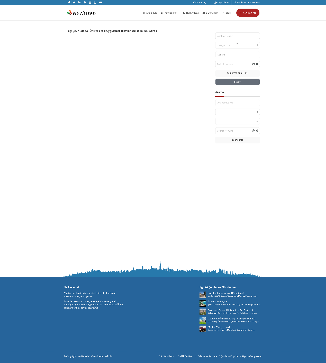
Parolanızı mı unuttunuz (248, 2)
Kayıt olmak (223, 2)
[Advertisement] (237, 203)
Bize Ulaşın (211, 12)
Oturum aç (200, 2)
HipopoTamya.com (251, 356)
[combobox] (237, 54)
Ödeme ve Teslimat (208, 356)
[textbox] (237, 54)
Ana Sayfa (151, 12)
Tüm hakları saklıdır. (102, 356)
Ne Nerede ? (84, 356)
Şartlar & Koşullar (230, 356)
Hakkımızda (192, 12)
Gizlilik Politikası (186, 356)
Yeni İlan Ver (249, 12)
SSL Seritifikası (166, 356)
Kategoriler (170, 12)
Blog (228, 12)
